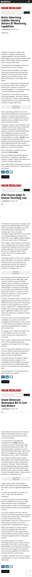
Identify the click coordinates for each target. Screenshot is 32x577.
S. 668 (15, 443)
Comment (5, 177)
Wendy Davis (6, 29)
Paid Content (13, 152)
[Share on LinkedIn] (7, 172)
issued (22, 137)
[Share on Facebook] (3, 172)
